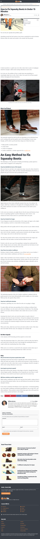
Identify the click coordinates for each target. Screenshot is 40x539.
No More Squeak (27, 23)
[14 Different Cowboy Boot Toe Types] (8, 466)
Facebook (4, 511)
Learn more (35, 4)
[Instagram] (32, 401)
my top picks (27, 254)
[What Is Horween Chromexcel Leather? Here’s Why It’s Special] (8, 449)
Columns (2, 527)
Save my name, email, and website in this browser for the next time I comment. (18, 431)
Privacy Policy (23, 530)
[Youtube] (36, 401)
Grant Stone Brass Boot (23, 192)
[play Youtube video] (20, 90)
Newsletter (3, 525)
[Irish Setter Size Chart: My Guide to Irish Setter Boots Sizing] (8, 460)
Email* (21, 427)
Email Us (4, 506)
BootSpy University (5, 7)
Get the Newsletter (5, 493)
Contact (2, 523)
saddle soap (27, 150)
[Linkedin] (33, 401)
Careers (21, 521)
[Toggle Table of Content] (37, 20)
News (2, 530)
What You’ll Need (27, 22)
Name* (3, 427)
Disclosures (22, 527)
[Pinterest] (35, 401)
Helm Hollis (11, 125)
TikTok (23, 508)
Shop (2, 529)
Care (10, 7)
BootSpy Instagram (27, 407)
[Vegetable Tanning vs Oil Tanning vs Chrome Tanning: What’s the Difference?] (8, 454)
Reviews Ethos (23, 525)
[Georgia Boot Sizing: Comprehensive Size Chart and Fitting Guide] (8, 478)
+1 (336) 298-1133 (5, 508)
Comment (4, 418)
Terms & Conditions (24, 529)
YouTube (23, 506)
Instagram (4, 509)
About (2, 521)
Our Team (22, 523)
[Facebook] (30, 401)
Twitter (23, 511)
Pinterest (23, 509)
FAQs (25, 24)
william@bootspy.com (18, 406)
